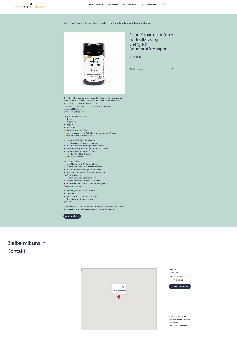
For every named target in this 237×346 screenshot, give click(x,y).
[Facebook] (170, 265)
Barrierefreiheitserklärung (179, 319)
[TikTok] (185, 265)
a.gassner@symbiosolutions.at (181, 276)
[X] (180, 265)
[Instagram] (175, 265)
